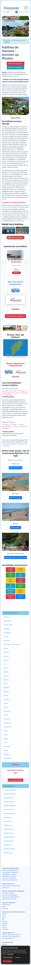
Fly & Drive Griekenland (9, 878)
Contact (4, 944)
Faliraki (4, 199)
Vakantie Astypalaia (10, 794)
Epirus (4, 906)
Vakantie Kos (7, 817)
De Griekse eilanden (8, 893)
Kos (3, 919)
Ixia (5, 664)
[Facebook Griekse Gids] (26, 12)
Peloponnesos (6, 904)
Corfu (4, 916)
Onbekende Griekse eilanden (10, 897)
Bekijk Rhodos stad (15, 468)
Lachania (6, 699)
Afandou (6, 617)
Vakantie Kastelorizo (10, 813)
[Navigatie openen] (26, 7)
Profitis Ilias (7, 723)
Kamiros (6, 676)
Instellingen (17, 957)
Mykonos (5, 921)
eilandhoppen (20, 220)
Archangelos (7, 632)
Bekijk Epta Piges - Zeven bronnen (15, 557)
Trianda (6, 750)
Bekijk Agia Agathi (15, 497)
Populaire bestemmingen (9, 895)
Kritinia (6, 695)
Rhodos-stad (6, 91)
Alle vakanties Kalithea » (15, 316)
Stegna (6, 738)
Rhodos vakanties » (15, 67)
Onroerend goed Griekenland (11, 936)
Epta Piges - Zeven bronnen (12, 644)
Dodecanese (16, 40)
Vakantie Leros (8, 821)
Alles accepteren (7, 961)
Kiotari (6, 683)
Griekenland (6, 40)
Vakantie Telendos (9, 849)
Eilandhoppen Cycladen (9, 874)
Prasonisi (6, 719)
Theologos (7, 746)
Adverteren (5, 887)
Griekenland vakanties (8, 876)
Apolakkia (7, 628)
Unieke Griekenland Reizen (10, 870)
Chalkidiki (5, 908)
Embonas (6, 640)
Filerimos (6, 652)
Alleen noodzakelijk (7, 957)
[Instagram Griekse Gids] (24, 12)
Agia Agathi (7, 621)
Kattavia (6, 680)
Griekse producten (7, 938)
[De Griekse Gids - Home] (11, 8)
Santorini (4, 923)
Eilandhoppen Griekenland (10, 872)
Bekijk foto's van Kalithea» (15, 237)
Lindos (6, 707)
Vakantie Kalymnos (9, 801)
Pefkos (6, 715)
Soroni (6, 735)
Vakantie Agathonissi (10, 790)
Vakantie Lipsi (8, 825)
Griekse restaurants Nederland (11, 935)
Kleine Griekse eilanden (9, 899)
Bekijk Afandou (15, 527)
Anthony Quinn (8, 625)
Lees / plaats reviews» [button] (15, 780)
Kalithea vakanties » (15, 64)
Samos (4, 927)
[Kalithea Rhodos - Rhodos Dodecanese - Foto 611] (8, 230)
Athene (4, 914)
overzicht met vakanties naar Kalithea (13, 207)
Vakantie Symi (8, 845)
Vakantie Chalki (8, 798)
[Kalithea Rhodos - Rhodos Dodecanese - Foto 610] (22, 230)
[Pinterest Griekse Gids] (28, 12)
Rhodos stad (7, 727)
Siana (5, 731)
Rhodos (23, 40)
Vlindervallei (7, 758)
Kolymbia (6, 687)
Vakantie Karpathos (9, 805)
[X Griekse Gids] (20, 12)
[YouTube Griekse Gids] (21, 12)
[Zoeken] (16, 12)
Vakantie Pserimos (9, 837)
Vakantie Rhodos (9, 841)
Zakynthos (5, 929)
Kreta (3, 918)
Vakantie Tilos (8, 853)
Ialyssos (6, 660)
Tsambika (6, 754)
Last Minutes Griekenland (9, 880)
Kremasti (6, 691)
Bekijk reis (16, 272)
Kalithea (6, 672)
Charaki (6, 636)
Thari (5, 742)
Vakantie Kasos (8, 809)
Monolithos (7, 711)
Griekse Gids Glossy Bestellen (11, 885)
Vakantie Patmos (9, 833)
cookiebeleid (10, 954)
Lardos (6, 703)
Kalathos (6, 668)
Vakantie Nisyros (9, 829)
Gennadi (6, 656)
